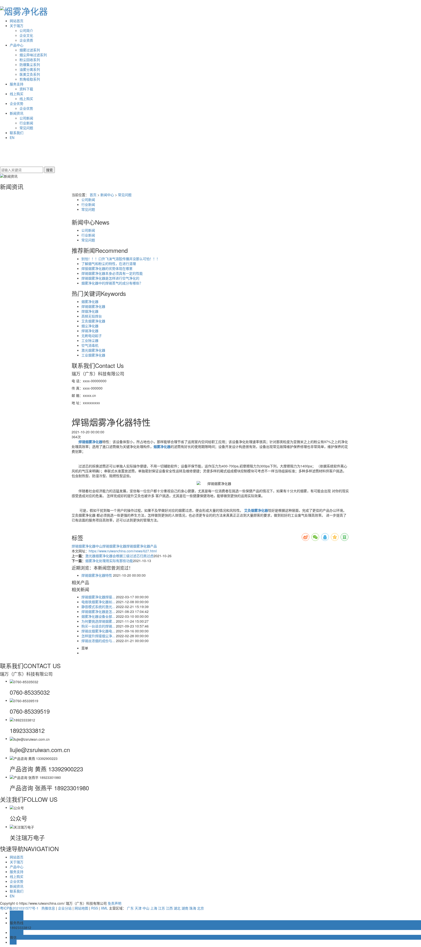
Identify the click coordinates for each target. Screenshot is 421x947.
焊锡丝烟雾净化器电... (98, 630)
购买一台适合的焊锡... (98, 626)
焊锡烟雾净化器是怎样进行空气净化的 (110, 278)
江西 (169, 908)
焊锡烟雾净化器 (93, 306)
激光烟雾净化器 (93, 350)
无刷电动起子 (91, 335)
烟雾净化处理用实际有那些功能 (109, 560)
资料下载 (26, 88)
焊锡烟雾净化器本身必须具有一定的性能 (112, 273)
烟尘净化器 (89, 325)
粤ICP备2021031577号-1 (19, 908)
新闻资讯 (16, 113)
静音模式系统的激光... (98, 606)
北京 (200, 908)
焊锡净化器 (89, 330)
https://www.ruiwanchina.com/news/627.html (123, 550)
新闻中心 (107, 194)
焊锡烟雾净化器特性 (96, 575)
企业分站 (65, 908)
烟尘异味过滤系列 (33, 54)
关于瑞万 (16, 25)
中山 (146, 908)
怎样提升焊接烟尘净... (98, 635)
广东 (130, 908)
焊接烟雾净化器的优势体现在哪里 (107, 268)
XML (104, 908)
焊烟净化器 (89, 311)
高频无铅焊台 (91, 316)
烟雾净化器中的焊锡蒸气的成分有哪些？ (112, 283)
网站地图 (81, 908)
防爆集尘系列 (29, 64)
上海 (153, 908)
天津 (138, 908)
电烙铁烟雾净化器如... (98, 601)
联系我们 (16, 132)
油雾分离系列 (29, 69)
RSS (94, 908)
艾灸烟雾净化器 (93, 321)
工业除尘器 (89, 340)
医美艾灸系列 (29, 74)
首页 (93, 194)
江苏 (161, 908)
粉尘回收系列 (29, 59)
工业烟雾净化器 (93, 355)
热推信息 (48, 908)
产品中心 (16, 45)
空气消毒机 (89, 345)
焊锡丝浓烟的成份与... (98, 640)
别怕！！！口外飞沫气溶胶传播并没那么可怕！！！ (120, 258)
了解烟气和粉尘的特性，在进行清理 (108, 263)
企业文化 (26, 35)
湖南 (185, 908)
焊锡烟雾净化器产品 (141, 546)
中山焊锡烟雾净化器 (111, 546)
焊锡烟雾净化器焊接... (98, 596)
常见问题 (26, 127)
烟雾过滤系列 (29, 49)
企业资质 (26, 40)
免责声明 (114, 903)
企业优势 (16, 103)
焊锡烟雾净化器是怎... (98, 611)
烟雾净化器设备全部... (98, 616)
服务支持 (16, 84)
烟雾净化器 (89, 301)
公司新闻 (26, 118)
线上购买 (16, 93)
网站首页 (16, 20)
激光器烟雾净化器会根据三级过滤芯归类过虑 (119, 555)
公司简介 (26, 30)
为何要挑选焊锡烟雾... (98, 621)
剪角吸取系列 (29, 79)
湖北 (177, 908)
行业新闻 (26, 122)
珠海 (192, 908)
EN (12, 137)
